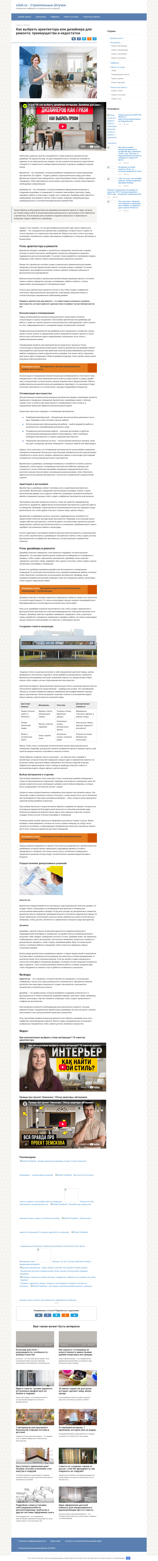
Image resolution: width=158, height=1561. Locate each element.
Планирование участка (120, 75)
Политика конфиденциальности (32, 1541)
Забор (113, 71)
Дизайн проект (24, 17)
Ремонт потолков (118, 95)
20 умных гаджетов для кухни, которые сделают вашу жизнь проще (75, 1391)
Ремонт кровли (117, 79)
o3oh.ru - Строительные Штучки (41, 5)
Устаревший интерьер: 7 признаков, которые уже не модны (77, 1428)
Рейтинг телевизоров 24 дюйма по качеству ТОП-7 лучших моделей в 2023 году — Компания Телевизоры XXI (124, 192)
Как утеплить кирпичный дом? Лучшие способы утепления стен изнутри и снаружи (34, 1468)
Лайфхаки (55, 17)
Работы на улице (71, 17)
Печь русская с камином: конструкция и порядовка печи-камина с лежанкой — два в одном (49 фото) (130, 204)
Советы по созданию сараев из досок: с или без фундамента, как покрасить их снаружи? (77, 1468)
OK (128, 1558)
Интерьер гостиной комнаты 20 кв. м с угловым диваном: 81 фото (130, 169)
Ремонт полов (117, 91)
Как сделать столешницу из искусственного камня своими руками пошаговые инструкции (75, 1352)
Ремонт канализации (119, 50)
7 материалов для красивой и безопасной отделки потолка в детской (32, 1430)
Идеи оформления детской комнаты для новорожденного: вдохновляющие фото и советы (76, 1507)
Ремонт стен (116, 99)
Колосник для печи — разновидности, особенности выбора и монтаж (32, 1352)
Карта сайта (55, 1541)
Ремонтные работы (91, 17)
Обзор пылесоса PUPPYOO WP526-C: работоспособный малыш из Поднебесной (129, 118)
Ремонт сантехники (119, 54)
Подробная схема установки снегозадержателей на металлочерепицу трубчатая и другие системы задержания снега (35, 1509)
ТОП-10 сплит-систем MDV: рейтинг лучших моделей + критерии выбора (130, 181)
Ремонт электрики (118, 58)
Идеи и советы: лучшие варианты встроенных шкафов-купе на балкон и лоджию (34, 1391)
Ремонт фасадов (118, 83)
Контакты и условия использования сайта (83, 1541)
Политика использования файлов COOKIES (36, 1548)
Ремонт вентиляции (119, 46)
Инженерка (41, 17)
